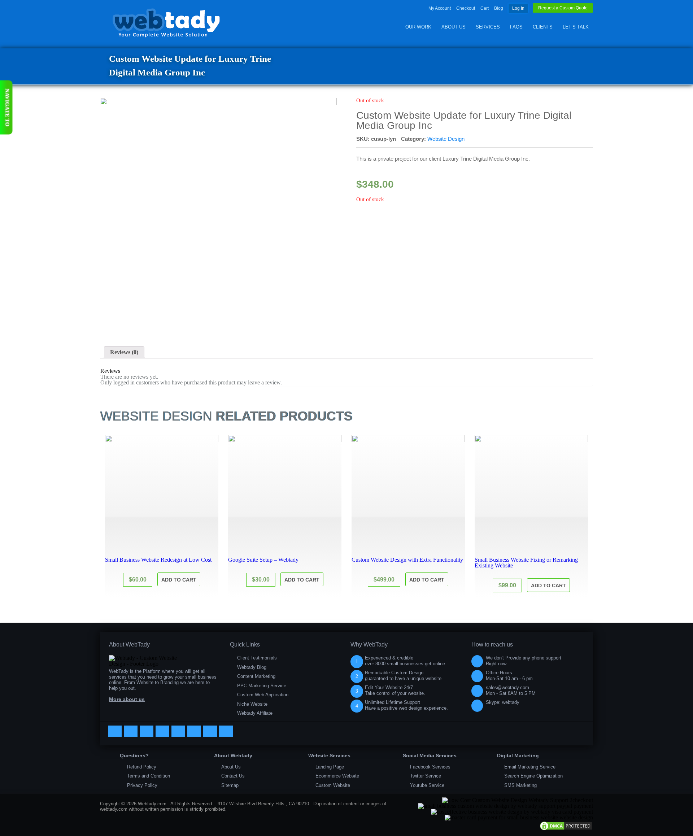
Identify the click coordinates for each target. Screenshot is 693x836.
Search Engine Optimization (533, 776)
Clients (543, 27)
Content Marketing (256, 676)
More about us (127, 699)
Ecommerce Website (337, 776)
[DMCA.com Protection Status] (566, 829)
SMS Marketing (520, 785)
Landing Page (329, 767)
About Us (453, 27)
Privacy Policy (142, 785)
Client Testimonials (257, 658)
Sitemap (230, 785)
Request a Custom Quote (563, 7)
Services (488, 27)
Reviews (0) (124, 352)
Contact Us (233, 776)
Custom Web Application (262, 694)
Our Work (418, 27)
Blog (498, 8)
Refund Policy (141, 767)
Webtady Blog (251, 667)
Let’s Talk (576, 27)
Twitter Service (425, 776)
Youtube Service (427, 785)
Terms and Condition (148, 776)
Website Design (446, 139)
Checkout (465, 8)
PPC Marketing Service (261, 685)
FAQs (516, 27)
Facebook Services (430, 767)
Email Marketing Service (529, 767)
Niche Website (252, 704)
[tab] (124, 352)
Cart (484, 8)
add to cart (178, 580)
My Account (439, 8)
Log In (518, 8)
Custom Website (332, 785)
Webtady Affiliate (255, 713)
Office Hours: (509, 675)
